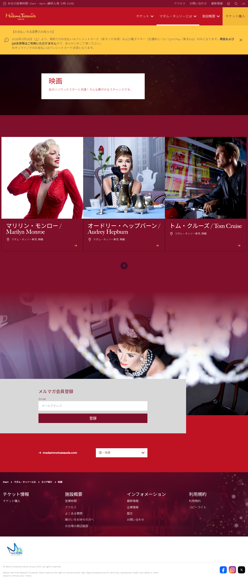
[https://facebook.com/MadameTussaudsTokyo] (223, 569)
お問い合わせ (198, 3)
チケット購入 (235, 16)
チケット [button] (142, 16)
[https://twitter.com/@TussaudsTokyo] (241, 569)
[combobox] (121, 452)
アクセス (179, 3)
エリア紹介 (46, 482)
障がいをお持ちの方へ (79, 519)
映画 (60, 482)
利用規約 (195, 501)
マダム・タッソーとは (25, 482)
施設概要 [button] (208, 16)
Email (42, 399)
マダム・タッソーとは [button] (175, 16)
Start (5, 482)
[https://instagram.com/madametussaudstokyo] (232, 569)
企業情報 (133, 507)
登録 (93, 418)
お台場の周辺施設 (76, 526)
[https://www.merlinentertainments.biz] (16, 549)
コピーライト (197, 507)
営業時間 (71, 501)
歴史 (130, 513)
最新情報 (217, 3)
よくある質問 (73, 513)
